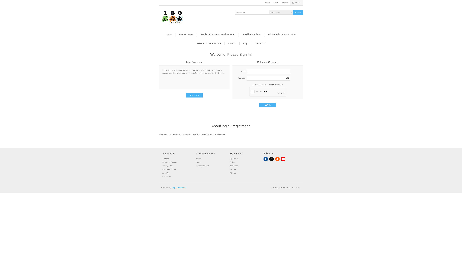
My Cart (233, 169)
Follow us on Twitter (271, 159)
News (198, 162)
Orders (232, 162)
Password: (242, 78)
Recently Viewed (202, 166)
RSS (277, 159)
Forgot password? (276, 84)
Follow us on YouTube (283, 159)
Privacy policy (167, 166)
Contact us (166, 177)
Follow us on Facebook (265, 159)
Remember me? (261, 84)
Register (267, 2)
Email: (243, 71)
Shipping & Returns (169, 162)
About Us (165, 173)
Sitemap (165, 158)
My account (234, 158)
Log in (276, 2)
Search (298, 12)
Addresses (234, 166)
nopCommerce (179, 188)
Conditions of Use (169, 169)
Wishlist (233, 173)
